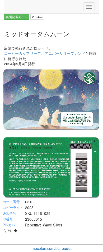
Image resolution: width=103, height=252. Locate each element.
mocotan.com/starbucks (52, 248)
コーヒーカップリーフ (22, 53)
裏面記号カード (17, 16)
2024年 (37, 16)
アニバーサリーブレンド (65, 53)
